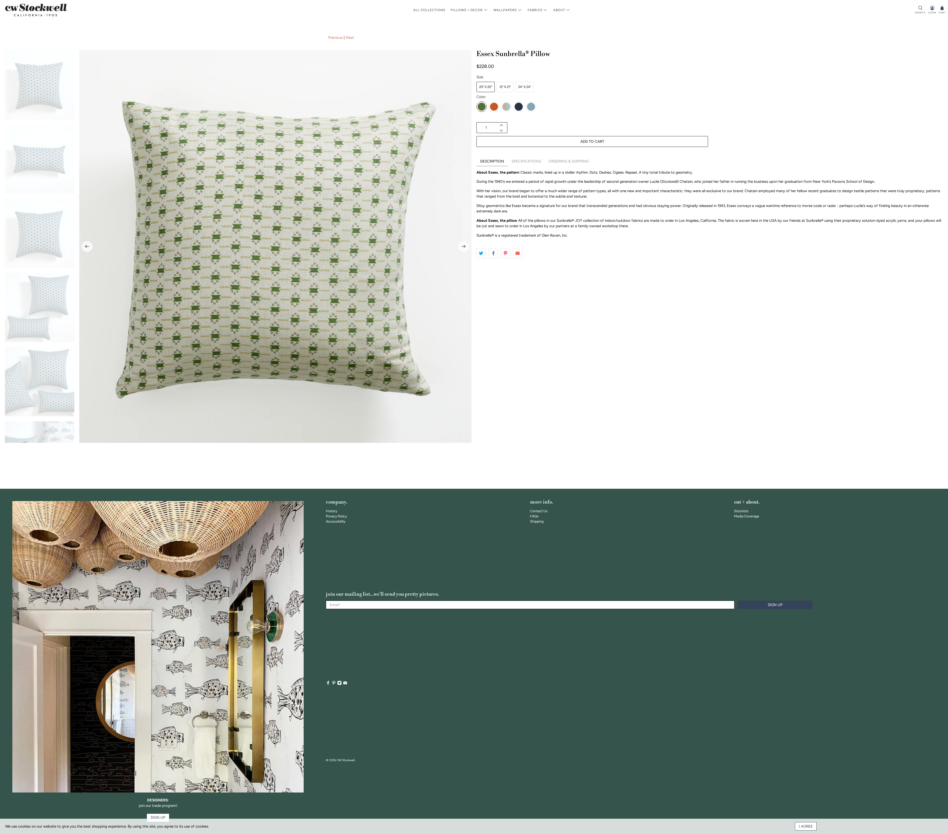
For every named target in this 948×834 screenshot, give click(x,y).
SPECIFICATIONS (526, 161)
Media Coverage (746, 516)
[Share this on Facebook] (493, 253)
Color (481, 97)
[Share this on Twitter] (481, 253)
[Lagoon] (531, 107)
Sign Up (775, 605)
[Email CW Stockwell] (345, 684)
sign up (158, 817)
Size (479, 77)
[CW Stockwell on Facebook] (328, 684)
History (331, 511)
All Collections (429, 10)
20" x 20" (485, 87)
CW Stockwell (346, 760)
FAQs (534, 516)
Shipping (537, 521)
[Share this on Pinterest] (505, 253)
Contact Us (539, 511)
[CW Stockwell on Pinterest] (334, 684)
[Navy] (519, 107)
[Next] (463, 246)
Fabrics (535, 10)
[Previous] (87, 246)
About (559, 10)
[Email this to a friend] (517, 253)
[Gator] (481, 107)
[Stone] (506, 107)
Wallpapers (505, 10)
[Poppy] (494, 107)
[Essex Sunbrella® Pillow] (275, 246)
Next (350, 37)
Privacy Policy (336, 516)
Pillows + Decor (467, 10)
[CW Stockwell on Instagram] (339, 684)
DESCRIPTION (492, 161)
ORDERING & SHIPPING (569, 161)
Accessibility (335, 521)
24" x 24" (524, 87)
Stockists (741, 511)
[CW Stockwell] (36, 10)
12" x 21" (505, 87)
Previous (335, 37)
